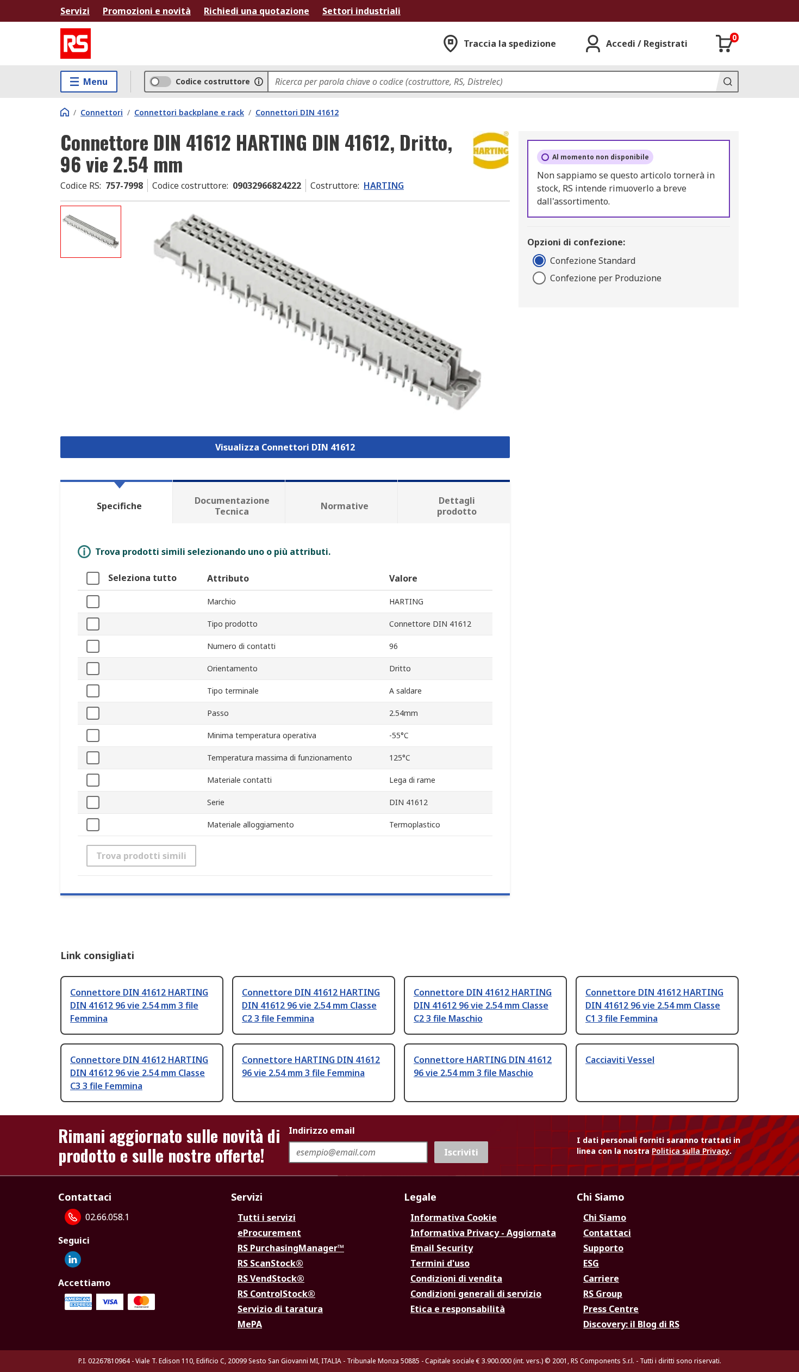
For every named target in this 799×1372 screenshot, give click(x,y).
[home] (64, 112)
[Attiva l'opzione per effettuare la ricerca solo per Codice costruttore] (258, 81)
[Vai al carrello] (724, 43)
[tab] (116, 501)
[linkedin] (73, 1259)
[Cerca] (727, 81)
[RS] (75, 43)
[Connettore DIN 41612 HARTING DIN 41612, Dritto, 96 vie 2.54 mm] (317, 314)
